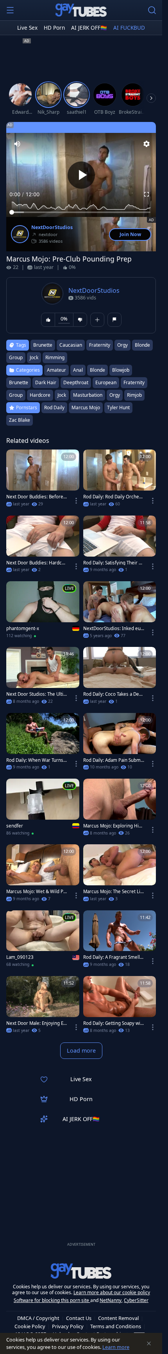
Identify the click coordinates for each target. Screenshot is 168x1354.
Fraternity (134, 382)
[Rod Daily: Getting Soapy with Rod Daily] (119, 1007)
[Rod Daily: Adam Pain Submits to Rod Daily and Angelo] (119, 744)
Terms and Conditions (115, 1326)
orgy (122, 345)
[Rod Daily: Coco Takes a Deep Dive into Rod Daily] (119, 678)
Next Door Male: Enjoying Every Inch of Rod (36, 1023)
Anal (78, 370)
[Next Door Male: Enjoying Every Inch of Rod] (42, 1007)
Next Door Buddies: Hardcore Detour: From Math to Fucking (36, 563)
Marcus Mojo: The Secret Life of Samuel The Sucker (112, 891)
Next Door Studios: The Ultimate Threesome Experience (35, 694)
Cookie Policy (29, 1326)
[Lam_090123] (42, 941)
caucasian (70, 345)
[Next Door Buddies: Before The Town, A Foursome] (42, 480)
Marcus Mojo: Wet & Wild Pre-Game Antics (35, 891)
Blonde (97, 370)
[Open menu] (10, 10)
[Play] (81, 175)
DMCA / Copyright (38, 1318)
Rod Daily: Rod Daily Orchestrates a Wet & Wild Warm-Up (113, 497)
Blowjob (120, 370)
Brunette (18, 382)
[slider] (81, 212)
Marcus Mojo (85, 407)
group (16, 357)
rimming (54, 357)
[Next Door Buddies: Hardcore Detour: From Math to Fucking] (42, 546)
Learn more (115, 1346)
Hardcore (40, 395)
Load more (81, 1050)
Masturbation (87, 395)
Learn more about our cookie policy (111, 1292)
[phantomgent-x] (42, 612)
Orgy (114, 395)
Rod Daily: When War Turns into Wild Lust (36, 760)
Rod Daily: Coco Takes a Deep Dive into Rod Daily (112, 694)
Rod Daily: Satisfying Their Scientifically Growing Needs (113, 563)
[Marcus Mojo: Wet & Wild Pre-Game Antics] (42, 875)
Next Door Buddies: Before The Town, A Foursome (36, 497)
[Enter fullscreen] (146, 194)
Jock (61, 395)
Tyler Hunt (118, 407)
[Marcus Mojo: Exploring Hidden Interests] (119, 809)
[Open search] (152, 10)
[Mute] (17, 144)
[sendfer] (42, 809)
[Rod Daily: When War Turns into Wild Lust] (42, 744)
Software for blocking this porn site (52, 1300)
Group (16, 395)
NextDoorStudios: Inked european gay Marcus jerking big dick (113, 628)
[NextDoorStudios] (20, 234)
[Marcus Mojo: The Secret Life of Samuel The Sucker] (119, 875)
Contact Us (78, 1318)
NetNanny (111, 1300)
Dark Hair (45, 382)
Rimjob (134, 395)
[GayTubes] (81, 10)
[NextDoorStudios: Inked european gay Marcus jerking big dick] (119, 612)
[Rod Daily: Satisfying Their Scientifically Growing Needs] (119, 546)
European (105, 382)
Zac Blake (19, 420)
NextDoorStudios (52, 227)
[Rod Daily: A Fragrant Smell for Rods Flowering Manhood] (119, 941)
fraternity (99, 345)
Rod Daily (54, 407)
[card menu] (76, 500)
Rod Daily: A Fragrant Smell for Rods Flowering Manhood (113, 957)
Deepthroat (75, 382)
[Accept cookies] (149, 1343)
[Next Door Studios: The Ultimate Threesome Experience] (42, 678)
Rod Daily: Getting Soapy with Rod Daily (112, 1023)
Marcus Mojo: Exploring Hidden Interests (113, 826)
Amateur (56, 370)
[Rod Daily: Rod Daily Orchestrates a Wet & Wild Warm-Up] (119, 480)
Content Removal (118, 1318)
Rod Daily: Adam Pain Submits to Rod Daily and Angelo (113, 760)
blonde (142, 345)
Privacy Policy (68, 1326)
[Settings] (146, 144)
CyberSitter (136, 1300)
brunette (42, 345)
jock (34, 357)
